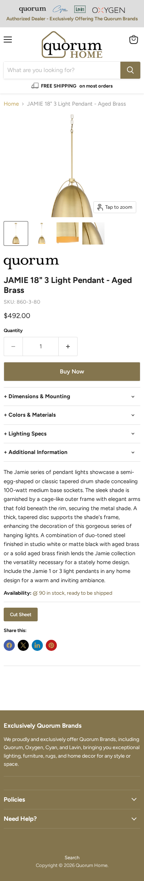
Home (11, 104)
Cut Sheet (20, 614)
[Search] (130, 70)
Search (72, 857)
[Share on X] (23, 645)
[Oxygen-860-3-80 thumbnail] (16, 233)
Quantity (13, 330)
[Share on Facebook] (9, 645)
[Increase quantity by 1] (68, 346)
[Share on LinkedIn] (37, 645)
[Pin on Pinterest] (51, 645)
